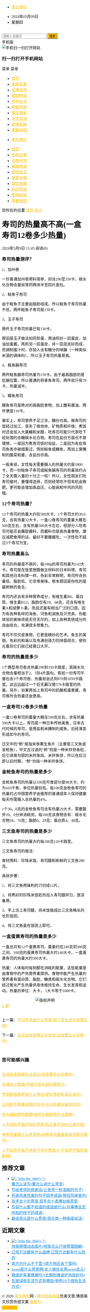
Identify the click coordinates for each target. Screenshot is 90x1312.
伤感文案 (19, 84)
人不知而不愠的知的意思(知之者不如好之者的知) (43, 1125)
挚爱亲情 (19, 107)
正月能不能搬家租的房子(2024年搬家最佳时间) (41, 1104)
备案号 (35, 1302)
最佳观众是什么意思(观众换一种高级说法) (47, 1218)
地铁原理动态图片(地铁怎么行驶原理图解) (47, 1246)
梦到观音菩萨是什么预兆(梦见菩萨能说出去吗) (41, 1094)
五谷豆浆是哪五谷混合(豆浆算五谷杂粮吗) (37, 1074)
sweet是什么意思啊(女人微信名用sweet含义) (48, 1269)
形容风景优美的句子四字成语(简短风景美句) (49, 1196)
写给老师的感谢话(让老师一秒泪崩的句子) (47, 1190)
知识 (38, 210)
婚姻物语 (19, 96)
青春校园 (19, 130)
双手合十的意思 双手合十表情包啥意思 (45, 1201)
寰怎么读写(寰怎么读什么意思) (38, 1184)
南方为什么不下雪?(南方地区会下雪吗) (44, 1264)
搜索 (52, 36)
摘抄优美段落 (48, 1296)
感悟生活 (19, 101)
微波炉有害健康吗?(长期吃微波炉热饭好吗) (48, 1275)
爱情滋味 (19, 124)
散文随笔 (19, 113)
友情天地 (19, 90)
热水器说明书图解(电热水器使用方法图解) (37, 1115)
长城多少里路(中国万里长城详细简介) (34, 1084)
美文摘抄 (19, 7)
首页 (15, 78)
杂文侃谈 (19, 119)
